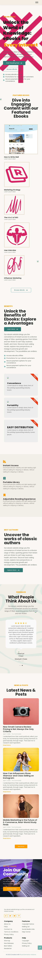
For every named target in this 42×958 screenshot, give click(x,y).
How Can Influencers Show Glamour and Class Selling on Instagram (18, 775)
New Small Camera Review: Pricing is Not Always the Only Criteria (18, 729)
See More (21, 846)
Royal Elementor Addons (28, 954)
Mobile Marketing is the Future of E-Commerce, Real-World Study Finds (20, 822)
